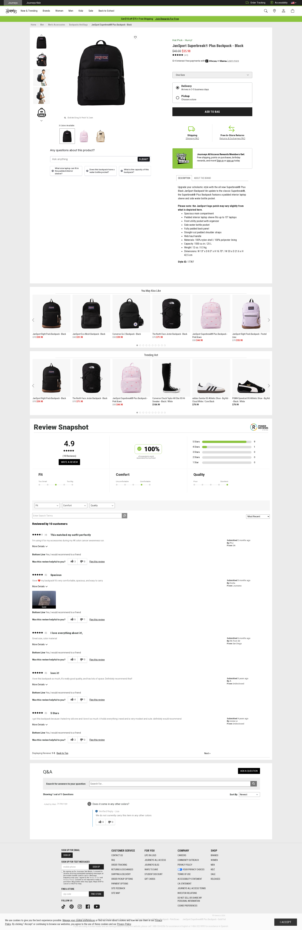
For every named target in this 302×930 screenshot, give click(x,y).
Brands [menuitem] (46, 10)
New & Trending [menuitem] (29, 10)
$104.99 (156, 404)
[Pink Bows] (84, 136)
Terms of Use (184, 874)
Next (41, 120)
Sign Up (67, 855)
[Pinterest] (73, 906)
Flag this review (97, 561)
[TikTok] (64, 906)
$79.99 (195, 404)
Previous (41, 34)
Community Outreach (188, 860)
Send (144, 159)
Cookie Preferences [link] (187, 905)
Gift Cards (150, 879)
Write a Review (69, 462)
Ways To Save (151, 869)
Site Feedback (118, 888)
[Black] (67, 136)
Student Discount (153, 874)
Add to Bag (212, 111)
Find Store (96, 894)
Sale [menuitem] (91, 10)
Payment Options (119, 883)
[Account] (284, 11)
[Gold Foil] (100, 136)
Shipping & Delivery (121, 874)
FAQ (113, 860)
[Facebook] (89, 906)
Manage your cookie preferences (78, 920)
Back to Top (62, 753)
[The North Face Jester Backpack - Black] (171, 313)
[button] (293, 3)
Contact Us (117, 855)
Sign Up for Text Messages (75, 862)
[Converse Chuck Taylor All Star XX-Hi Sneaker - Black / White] (171, 378)
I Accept (285, 922)
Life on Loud (150, 855)
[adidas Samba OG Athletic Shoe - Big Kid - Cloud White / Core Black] (211, 378)
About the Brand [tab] (202, 178)
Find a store (67, 889)
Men (213, 865)
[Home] (11, 11)
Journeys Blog (152, 865)
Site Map (115, 893)
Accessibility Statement (190, 879)
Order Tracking (257, 2)
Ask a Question (249, 771)
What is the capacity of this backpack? (136, 170)
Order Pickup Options (122, 879)
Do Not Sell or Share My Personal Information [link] (190, 899)
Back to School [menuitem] (106, 10)
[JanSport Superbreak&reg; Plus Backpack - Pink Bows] (211, 313)
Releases (215, 879)
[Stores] (275, 10)
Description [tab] (184, 178)
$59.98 (39, 337)
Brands (214, 855)
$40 (74, 337)
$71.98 (159, 337)
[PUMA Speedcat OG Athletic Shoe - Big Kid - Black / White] (251, 378)
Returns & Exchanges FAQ (232, 138)
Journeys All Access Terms (192, 888)
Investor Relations (187, 893)
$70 (34, 337)
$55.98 (239, 340)
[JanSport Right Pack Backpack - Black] (51, 313)
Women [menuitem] (59, 10)
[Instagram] (81, 906)
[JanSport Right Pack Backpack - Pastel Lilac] (251, 313)
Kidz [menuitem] (80, 10)
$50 (114, 337)
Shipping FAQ (192, 138)
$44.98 (199, 340)
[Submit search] (253, 783)
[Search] (266, 10)
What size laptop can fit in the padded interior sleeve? (67, 171)
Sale (213, 874)
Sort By (233, 794)
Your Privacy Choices (193, 869)
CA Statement (184, 883)
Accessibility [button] (281, 2)
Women (214, 860)
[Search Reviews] (124, 515)
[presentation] (29, 11)
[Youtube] (98, 906)
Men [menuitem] (70, 10)
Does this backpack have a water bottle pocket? (102, 170)
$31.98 (79, 337)
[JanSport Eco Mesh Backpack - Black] (91, 313)
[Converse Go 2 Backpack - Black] (131, 313)
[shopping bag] (293, 10)
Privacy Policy (185, 865)
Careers (182, 855)
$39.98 (119, 337)
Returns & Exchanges (122, 869)
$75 (154, 337)
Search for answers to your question (66, 784)
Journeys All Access (155, 860)
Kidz (213, 869)
